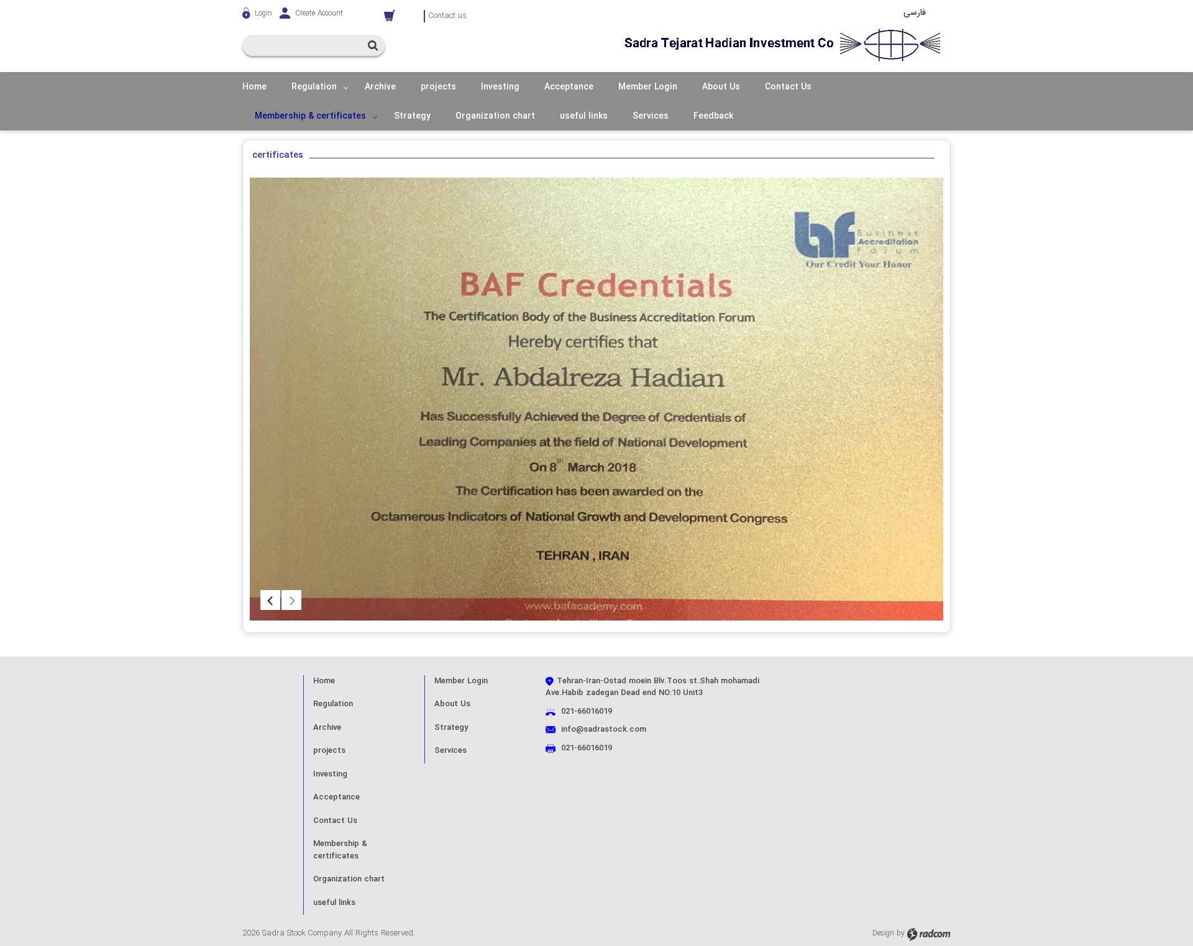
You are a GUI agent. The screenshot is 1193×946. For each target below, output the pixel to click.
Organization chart (349, 879)
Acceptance (336, 797)
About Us (452, 704)
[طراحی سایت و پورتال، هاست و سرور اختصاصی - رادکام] (929, 934)
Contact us (447, 16)
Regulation (333, 704)
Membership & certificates (340, 850)
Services (450, 750)
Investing (330, 774)
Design (883, 934)
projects (329, 750)
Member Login (461, 681)
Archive (327, 727)
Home (324, 681)
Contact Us (335, 820)
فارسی (914, 12)
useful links (334, 902)
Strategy (451, 727)
